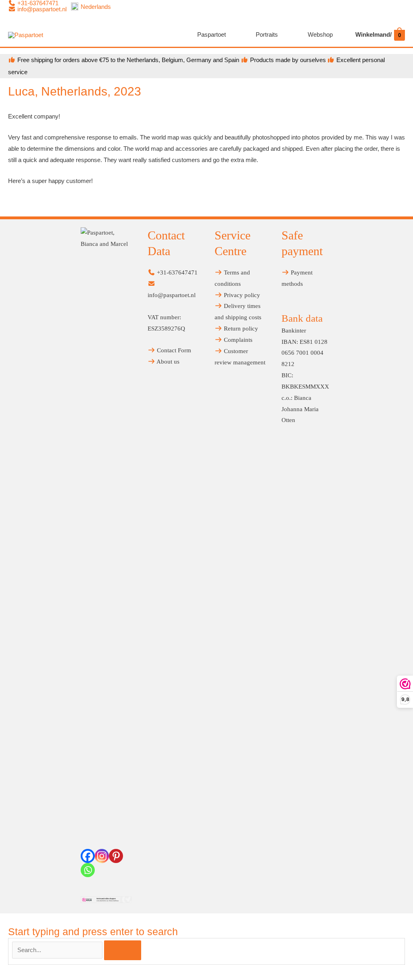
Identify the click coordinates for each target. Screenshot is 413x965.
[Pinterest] (116, 856)
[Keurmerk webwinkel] (106, 899)
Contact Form (173, 350)
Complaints (237, 340)
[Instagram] (102, 856)
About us (167, 361)
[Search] (122, 950)
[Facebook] (88, 856)
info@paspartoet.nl (41, 9)
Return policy (240, 328)
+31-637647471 (176, 272)
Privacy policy (241, 295)
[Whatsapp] (88, 870)
